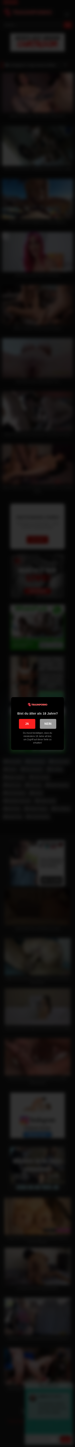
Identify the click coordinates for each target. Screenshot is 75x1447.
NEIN (48, 723)
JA (27, 723)
